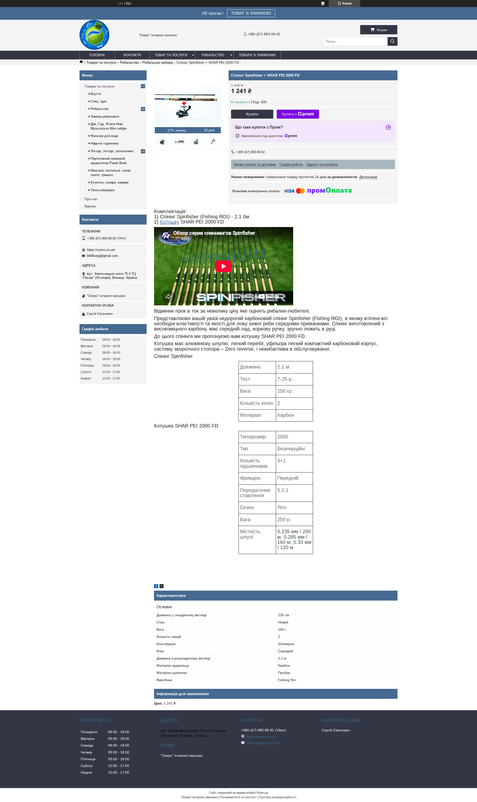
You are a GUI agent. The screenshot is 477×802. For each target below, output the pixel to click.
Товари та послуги (101, 62)
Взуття (96, 94)
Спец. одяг (99, 101)
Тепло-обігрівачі (103, 190)
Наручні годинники (105, 143)
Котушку (169, 222)
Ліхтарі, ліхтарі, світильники (112, 151)
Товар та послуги (171, 55)
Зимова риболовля (105, 116)
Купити (252, 114)
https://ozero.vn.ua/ (101, 250)
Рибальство (213, 55)
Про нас (91, 199)
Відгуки (90, 206)
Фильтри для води (104, 136)
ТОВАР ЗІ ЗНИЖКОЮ (251, 13)
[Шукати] (393, 41)
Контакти (132, 55)
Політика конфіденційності (277, 797)
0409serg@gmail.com (102, 256)
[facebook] (156, 587)
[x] (161, 587)
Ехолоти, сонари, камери (109, 182)
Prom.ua (262, 793)
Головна (97, 55)
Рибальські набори (157, 62)
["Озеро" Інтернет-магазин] (94, 48)
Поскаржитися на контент (238, 797)
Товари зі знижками (257, 55)
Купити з (289, 114)
